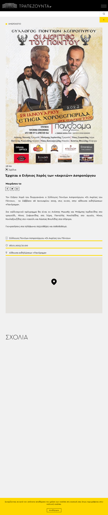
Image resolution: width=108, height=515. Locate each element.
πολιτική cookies (54, 504)
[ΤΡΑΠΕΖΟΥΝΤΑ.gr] (27, 5)
